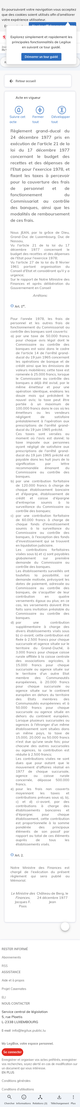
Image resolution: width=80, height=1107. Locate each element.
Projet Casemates (14, 989)
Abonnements (11, 957)
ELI (4, 997)
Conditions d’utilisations (18, 1089)
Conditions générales (16, 1081)
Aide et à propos (13, 980)
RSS (5, 966)
